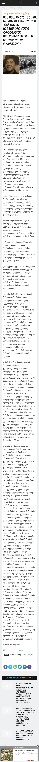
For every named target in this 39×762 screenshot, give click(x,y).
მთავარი (4, 8)
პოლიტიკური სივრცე (15, 8)
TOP (25, 655)
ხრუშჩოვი (31, 655)
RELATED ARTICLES (12, 678)
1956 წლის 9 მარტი (16, 655)
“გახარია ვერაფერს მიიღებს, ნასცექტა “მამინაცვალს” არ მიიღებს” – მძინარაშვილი (25, 735)
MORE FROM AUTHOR (26, 678)
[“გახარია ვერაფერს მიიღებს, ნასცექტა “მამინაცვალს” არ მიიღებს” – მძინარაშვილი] (7, 733)
